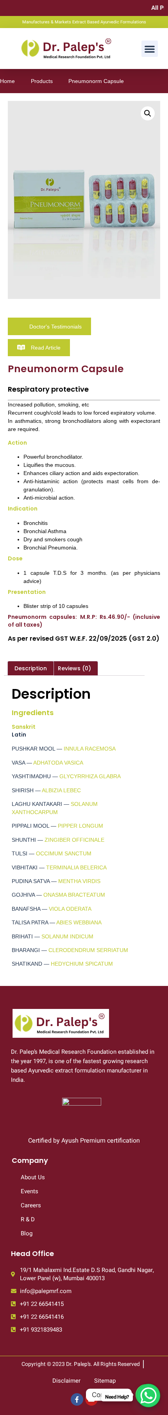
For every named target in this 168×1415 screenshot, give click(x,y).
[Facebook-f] (77, 1399)
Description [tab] (30, 668)
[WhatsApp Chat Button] (148, 1395)
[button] (149, 49)
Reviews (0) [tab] (74, 668)
